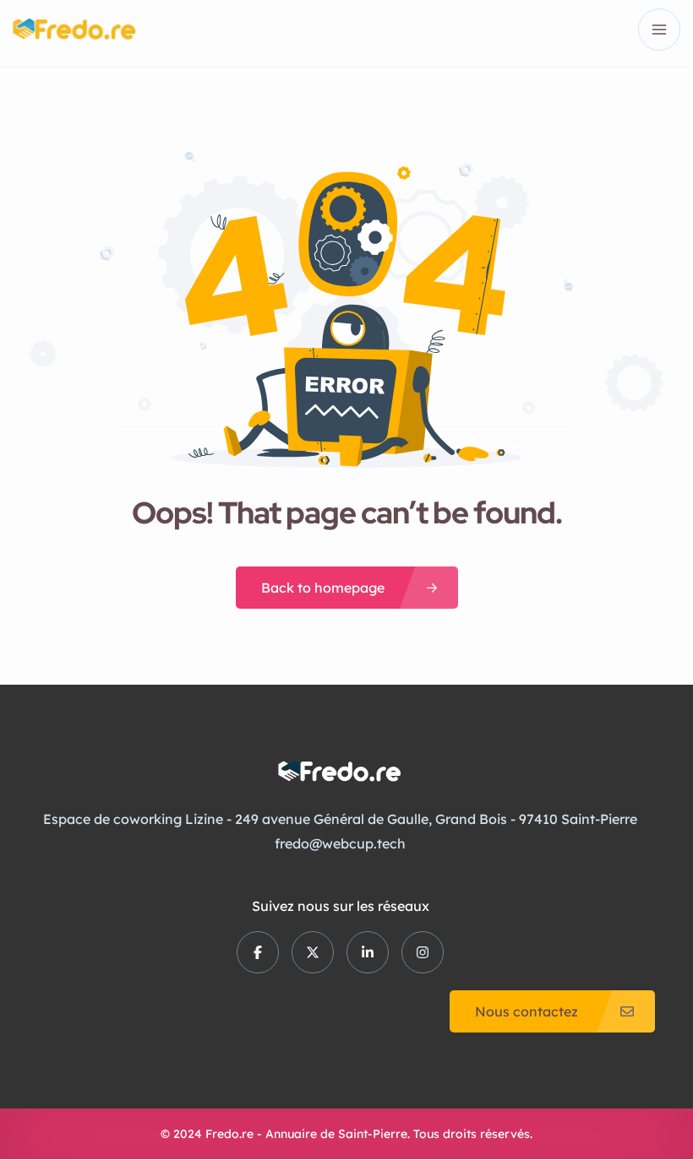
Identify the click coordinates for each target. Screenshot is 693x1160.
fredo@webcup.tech (340, 843)
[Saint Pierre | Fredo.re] (74, 29)
